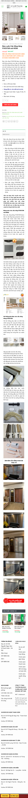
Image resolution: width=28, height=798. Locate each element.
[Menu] (2, 6)
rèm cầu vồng (9, 116)
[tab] (13, 131)
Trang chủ (5, 44)
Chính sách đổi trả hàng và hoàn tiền (22, 669)
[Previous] (4, 23)
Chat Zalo (5, 796)
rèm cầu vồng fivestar (17, 116)
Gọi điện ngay (14, 796)
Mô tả (4, 131)
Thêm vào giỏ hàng (10, 104)
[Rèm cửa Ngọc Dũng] (14, 6)
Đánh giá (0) (6, 134)
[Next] (23, 23)
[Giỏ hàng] (26, 6)
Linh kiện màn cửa (6, 693)
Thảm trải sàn (5, 696)
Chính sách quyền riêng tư (22, 676)
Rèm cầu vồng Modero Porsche (6, 627)
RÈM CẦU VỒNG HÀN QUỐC (16, 44)
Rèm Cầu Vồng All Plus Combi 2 (19, 627)
